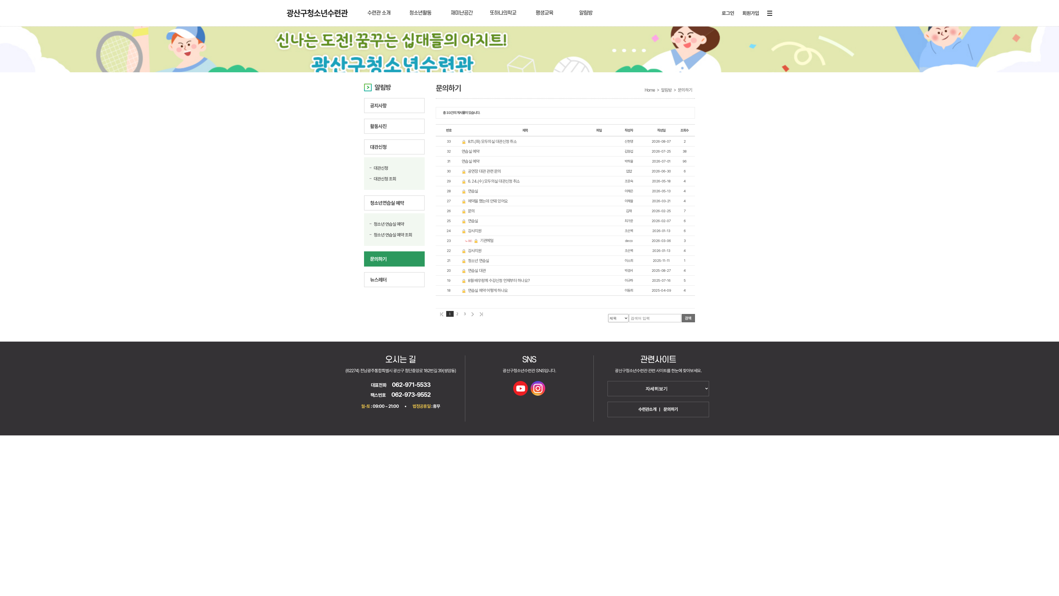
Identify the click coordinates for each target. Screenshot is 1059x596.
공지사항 (378, 105)
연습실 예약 (471, 151)
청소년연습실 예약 (387, 203)
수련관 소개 (379, 13)
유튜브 (520, 388)
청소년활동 (420, 13)
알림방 (585, 13)
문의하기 (378, 259)
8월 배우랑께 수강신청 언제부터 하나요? (499, 280)
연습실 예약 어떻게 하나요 (488, 290)
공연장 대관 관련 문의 (484, 171)
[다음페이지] (473, 314)
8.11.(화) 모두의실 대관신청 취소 (492, 141)
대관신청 (378, 147)
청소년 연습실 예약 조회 (393, 235)
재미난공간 (462, 13)
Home (650, 90)
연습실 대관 (477, 270)
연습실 (473, 191)
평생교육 (544, 13)
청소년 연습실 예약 (389, 224)
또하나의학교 (503, 13)
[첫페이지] (441, 314)
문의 (471, 211)
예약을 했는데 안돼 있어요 (488, 201)
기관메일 (487, 240)
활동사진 (378, 126)
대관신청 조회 (385, 179)
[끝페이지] (482, 314)
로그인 (728, 13)
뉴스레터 (378, 280)
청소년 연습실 (478, 260)
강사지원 (475, 230)
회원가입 (750, 13)
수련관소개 (647, 409)
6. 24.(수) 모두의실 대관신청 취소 (494, 181)
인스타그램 (538, 388)
